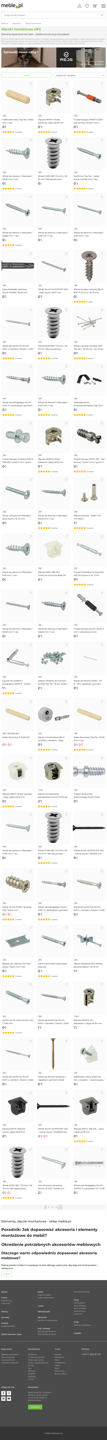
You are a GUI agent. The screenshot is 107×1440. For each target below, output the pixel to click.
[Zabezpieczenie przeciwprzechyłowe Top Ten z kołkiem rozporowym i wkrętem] (89, 379)
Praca (57, 1360)
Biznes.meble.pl (61, 1374)
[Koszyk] (95, 6)
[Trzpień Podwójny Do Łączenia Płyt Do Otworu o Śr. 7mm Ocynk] (89, 549)
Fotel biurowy (6, 1301)
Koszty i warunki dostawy (38, 1363)
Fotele (4, 1297)
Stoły (76, 1300)
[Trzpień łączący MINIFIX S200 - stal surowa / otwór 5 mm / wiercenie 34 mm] (89, 96)
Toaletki (77, 1333)
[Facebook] (3, 1393)
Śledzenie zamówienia (10, 1354)
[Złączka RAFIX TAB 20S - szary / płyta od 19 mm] (89, 1106)
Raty (30, 1368)
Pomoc (31, 1365)
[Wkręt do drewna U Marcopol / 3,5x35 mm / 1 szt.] (17, 606)
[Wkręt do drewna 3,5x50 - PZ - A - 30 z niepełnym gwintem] (89, 658)
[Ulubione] (87, 6)
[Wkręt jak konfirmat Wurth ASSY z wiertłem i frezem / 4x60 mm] (17, 1054)
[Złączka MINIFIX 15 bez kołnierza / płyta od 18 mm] (53, 96)
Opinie (57, 1365)
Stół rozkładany (80, 1306)
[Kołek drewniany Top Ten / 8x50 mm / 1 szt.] (89, 714)
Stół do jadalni (79, 1303)
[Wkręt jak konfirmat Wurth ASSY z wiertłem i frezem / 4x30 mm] (89, 884)
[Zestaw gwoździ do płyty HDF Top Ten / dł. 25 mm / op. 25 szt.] (89, 323)
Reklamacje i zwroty (36, 1360)
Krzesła (4, 1323)
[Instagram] (9, 1393)
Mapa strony (60, 1371)
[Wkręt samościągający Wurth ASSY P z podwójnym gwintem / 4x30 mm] (17, 379)
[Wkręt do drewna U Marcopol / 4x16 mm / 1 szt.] (17, 549)
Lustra (40, 1306)
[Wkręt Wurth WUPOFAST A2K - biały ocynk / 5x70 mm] (53, 266)
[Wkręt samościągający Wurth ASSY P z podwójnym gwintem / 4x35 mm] (53, 884)
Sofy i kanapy (44, 1328)
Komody (5, 1317)
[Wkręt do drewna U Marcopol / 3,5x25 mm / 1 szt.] (53, 492)
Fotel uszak (5, 1303)
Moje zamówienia (8, 1357)
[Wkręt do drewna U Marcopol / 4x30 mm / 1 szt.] (17, 827)
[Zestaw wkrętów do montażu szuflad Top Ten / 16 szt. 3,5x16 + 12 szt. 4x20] (53, 658)
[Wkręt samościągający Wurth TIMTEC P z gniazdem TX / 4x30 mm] (89, 1162)
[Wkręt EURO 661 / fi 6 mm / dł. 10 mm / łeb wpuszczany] (53, 153)
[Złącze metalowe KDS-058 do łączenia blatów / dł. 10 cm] (89, 940)
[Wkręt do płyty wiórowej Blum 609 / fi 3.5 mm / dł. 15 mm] (89, 266)
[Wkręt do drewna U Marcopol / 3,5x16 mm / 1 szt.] (17, 153)
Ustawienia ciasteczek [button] (10, 1363)
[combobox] (80, 75)
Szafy (76, 1322)
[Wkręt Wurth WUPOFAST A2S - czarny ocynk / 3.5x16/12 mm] (89, 827)
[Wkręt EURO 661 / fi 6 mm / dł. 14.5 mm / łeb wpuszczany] (53, 827)
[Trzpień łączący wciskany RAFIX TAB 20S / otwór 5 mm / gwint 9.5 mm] (17, 436)
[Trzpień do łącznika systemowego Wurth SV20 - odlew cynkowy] (89, 771)
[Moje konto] (79, 6)
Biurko (4, 1292)
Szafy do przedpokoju (82, 1325)
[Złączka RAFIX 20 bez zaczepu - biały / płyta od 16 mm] (17, 771)
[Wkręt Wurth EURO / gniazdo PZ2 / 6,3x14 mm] (17, 884)
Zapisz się (35, 1407)
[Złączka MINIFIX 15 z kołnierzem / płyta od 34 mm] (89, 997)
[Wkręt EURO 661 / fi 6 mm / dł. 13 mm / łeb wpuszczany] (53, 323)
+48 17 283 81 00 (91, 1354)
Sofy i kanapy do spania (47, 1334)
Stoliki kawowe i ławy (11, 1334)
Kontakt (58, 1354)
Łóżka (40, 1292)
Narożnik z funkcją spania (48, 1320)
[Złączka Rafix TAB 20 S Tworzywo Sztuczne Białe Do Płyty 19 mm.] (53, 549)
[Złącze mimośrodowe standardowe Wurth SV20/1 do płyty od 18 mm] (53, 771)
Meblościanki (44, 1311)
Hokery (4, 1311)
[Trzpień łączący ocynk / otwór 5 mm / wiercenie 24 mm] (89, 606)
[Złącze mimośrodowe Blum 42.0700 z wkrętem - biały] (53, 714)
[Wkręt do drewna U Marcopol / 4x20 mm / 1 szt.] (53, 379)
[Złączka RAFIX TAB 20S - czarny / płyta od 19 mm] (17, 1106)
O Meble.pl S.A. (60, 1363)
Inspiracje (31, 1376)
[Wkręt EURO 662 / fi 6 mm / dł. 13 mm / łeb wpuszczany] (17, 1162)
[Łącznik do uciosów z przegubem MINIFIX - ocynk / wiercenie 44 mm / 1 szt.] (17, 658)
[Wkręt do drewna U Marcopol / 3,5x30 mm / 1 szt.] (17, 210)
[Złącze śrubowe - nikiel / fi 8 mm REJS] (89, 492)
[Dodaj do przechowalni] (30, 84)
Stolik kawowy (79, 1311)
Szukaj (102, 15)
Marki (57, 1368)
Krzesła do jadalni (8, 1326)
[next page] (60, 1207)
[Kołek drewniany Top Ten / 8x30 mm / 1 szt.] (17, 96)
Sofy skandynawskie (82, 1292)
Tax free (31, 1379)
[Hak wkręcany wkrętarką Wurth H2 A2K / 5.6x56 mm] (53, 1162)
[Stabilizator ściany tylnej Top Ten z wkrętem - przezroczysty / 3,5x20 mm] (89, 1054)
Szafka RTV (78, 1314)
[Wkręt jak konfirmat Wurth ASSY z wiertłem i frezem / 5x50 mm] (53, 997)
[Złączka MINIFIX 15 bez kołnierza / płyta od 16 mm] (53, 436)
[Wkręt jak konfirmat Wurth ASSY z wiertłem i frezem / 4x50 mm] (17, 323)
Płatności (31, 1371)
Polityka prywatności (36, 1357)
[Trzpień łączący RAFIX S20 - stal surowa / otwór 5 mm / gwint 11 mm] (89, 436)
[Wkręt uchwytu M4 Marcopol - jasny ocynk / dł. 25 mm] (17, 492)
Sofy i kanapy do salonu (47, 1331)
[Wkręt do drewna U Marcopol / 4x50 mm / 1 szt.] (89, 210)
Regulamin (32, 1354)
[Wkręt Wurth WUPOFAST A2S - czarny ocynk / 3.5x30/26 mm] (53, 1106)
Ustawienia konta (8, 1360)
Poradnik (31, 1374)
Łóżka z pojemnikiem (46, 1298)
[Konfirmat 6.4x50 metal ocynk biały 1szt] (53, 940)
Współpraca (59, 1357)
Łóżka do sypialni (44, 1295)
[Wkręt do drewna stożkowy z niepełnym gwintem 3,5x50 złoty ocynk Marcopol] (53, 1054)
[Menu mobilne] (103, 6)
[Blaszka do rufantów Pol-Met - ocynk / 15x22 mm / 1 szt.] (17, 940)
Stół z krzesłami (80, 1308)
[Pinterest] (3, 1399)
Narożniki (42, 1317)
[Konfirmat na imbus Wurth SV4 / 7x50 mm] (17, 997)
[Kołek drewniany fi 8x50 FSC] (17, 714)
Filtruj (26, 75)
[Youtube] (9, 1399)
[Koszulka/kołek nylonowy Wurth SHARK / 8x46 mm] (17, 266)
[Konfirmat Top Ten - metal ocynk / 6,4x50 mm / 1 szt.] (89, 153)
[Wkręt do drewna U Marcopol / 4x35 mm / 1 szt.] (53, 210)
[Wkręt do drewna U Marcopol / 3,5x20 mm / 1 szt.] (53, 606)
